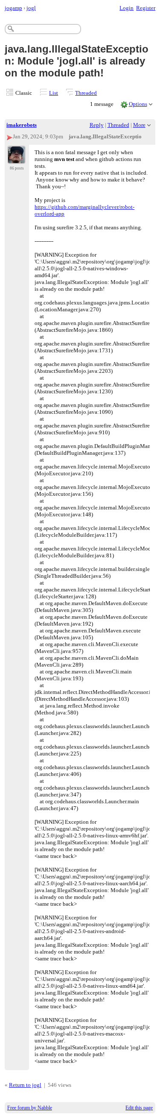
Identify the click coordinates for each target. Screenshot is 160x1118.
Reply (97, 125)
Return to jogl (25, 1085)
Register (145, 8)
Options (138, 104)
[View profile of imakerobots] (16, 158)
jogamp (13, 8)
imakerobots (21, 125)
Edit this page (139, 1108)
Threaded (86, 93)
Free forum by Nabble (29, 1108)
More (139, 125)
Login (126, 8)
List (53, 93)
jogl (31, 8)
